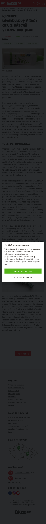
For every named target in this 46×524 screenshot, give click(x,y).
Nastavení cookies (23, 277)
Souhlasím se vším (23, 271)
